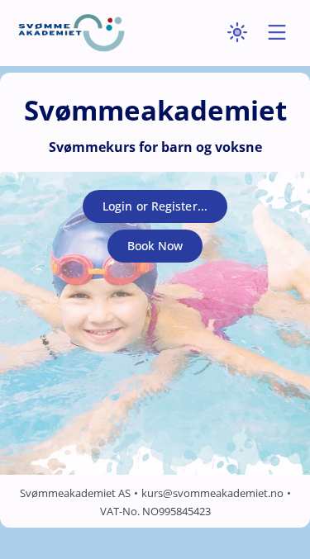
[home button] (71, 33)
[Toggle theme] (237, 33)
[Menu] (276, 33)
